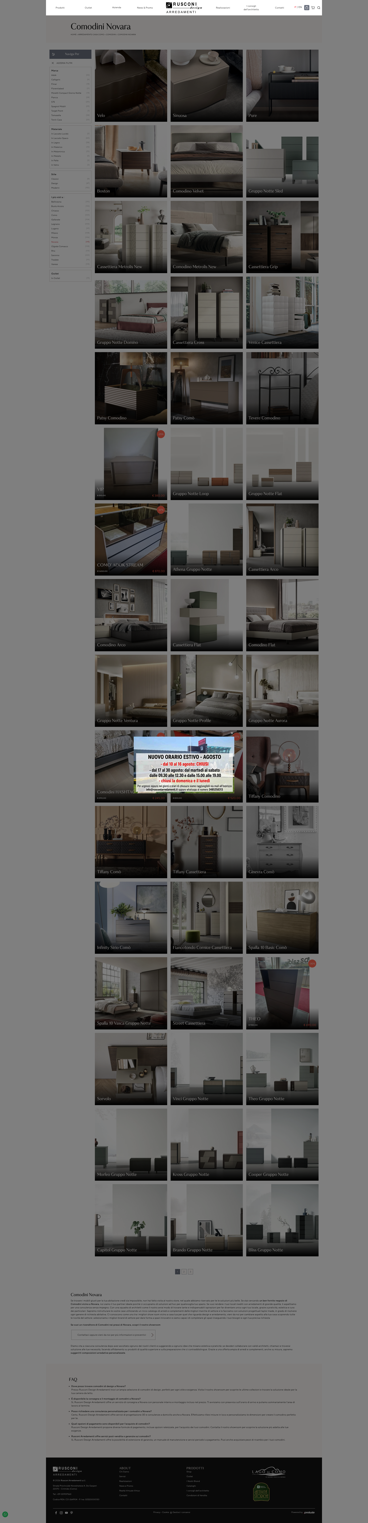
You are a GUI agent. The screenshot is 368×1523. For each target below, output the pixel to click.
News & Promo (145, 7)
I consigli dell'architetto (251, 8)
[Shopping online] (306, 7)
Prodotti (60, 7)
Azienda (116, 7)
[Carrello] (313, 7)
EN (300, 7)
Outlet (88, 7)
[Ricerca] (319, 8)
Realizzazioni (223, 7)
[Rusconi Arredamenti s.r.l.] (184, 6)
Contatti (279, 7)
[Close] (232, 733)
